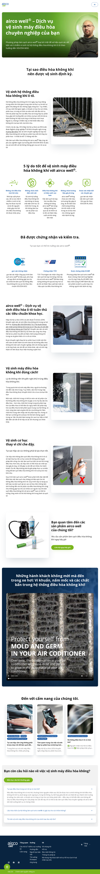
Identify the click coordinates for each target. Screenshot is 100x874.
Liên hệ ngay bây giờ (62, 547)
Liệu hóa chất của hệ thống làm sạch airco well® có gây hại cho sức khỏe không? (36, 810)
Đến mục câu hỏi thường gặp (18, 780)
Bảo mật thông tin (48, 852)
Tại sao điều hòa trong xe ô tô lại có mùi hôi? (23, 789)
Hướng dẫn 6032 (12, 132)
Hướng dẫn (34, 849)
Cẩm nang (23, 852)
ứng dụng (33, 862)
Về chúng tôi (46, 847)
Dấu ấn (10, 872)
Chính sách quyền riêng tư (25, 872)
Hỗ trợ (44, 849)
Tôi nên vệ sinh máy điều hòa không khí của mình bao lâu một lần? (31, 819)
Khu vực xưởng (35, 847)
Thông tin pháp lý (48, 855)
